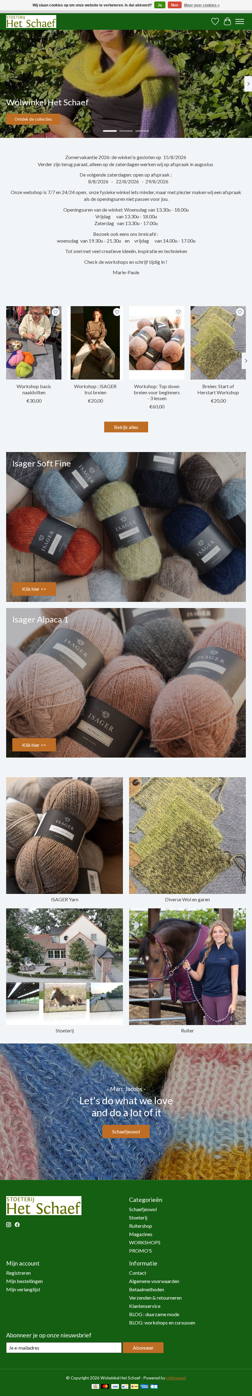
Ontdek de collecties (33, 119)
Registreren (18, 1273)
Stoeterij (65, 1030)
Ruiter (187, 1030)
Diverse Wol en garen (187, 899)
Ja (160, 5)
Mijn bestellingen (24, 1281)
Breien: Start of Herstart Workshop (218, 389)
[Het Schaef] (31, 21)
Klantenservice (144, 1306)
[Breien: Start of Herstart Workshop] (218, 343)
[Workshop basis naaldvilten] (33, 343)
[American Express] (144, 1387)
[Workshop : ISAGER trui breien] (95, 343)
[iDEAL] (134, 1387)
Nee (174, 5)
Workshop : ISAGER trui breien (95, 389)
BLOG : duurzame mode (154, 1314)
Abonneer (143, 1348)
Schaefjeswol (126, 1131)
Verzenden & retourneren (155, 1297)
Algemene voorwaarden (154, 1281)
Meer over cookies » (202, 5)
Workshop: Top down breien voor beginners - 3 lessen (157, 392)
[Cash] (95, 1387)
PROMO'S (140, 1251)
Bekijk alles (126, 427)
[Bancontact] (125, 1387)
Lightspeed (176, 1377)
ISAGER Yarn (64, 899)
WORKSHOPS (144, 1242)
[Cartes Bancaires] (154, 1387)
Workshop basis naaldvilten (34, 389)
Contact (137, 1273)
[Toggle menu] (240, 21)
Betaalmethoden (146, 1289)
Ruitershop (140, 1226)
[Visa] (115, 1387)
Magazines (140, 1234)
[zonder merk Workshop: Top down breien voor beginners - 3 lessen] (156, 343)
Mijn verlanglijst (23, 1289)
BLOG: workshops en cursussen (162, 1322)
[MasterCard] (105, 1387)
